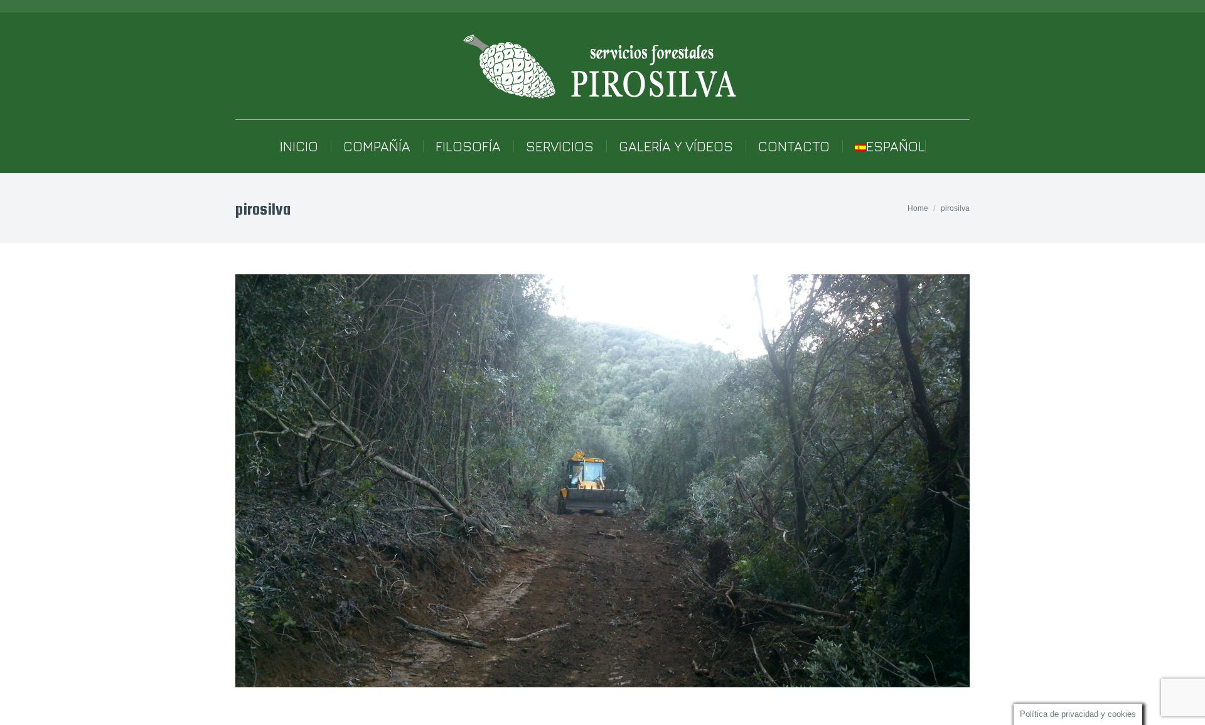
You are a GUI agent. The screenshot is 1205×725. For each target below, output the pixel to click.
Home (918, 208)
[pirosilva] (602, 480)
